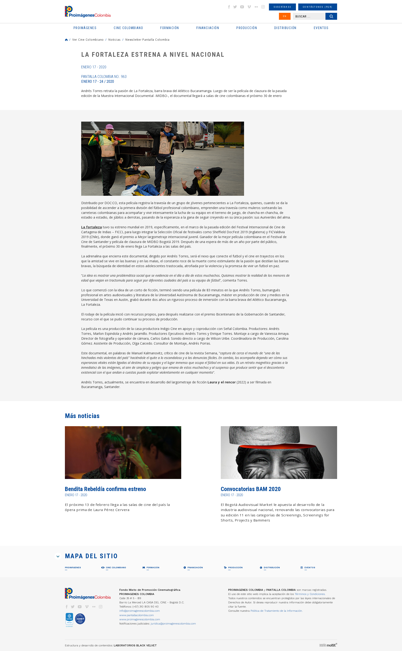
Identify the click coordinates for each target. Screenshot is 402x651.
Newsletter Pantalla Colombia (147, 39)
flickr (256, 7)
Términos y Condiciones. (310, 594)
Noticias (114, 39)
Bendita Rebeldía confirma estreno (105, 489)
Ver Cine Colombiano (88, 39)
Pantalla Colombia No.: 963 (104, 79)
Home (66, 40)
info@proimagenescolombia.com (139, 610)
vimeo (249, 7)
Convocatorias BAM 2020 (251, 489)
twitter (235, 7)
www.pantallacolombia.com (136, 615)
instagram (263, 7)
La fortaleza (91, 227)
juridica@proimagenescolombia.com (173, 623)
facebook (229, 7)
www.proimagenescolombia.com (139, 619)
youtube (242, 7)
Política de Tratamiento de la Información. (277, 610)
